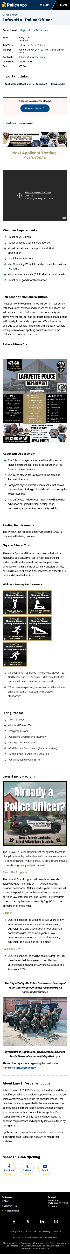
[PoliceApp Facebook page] (14, 1222)
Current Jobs (33, 108)
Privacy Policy (15, 1231)
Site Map (57, 1231)
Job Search (11, 14)
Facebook (9, 1170)
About (6, 1201)
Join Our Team (10, 1206)
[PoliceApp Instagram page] (56, 1222)
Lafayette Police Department (34, 30)
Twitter (27, 1170)
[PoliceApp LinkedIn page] (42, 1222)
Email (45, 1170)
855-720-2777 (54, 1206)
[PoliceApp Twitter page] (28, 1222)
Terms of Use (30, 1231)
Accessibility (44, 1231)
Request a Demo (11, 1211)
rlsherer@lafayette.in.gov (32, 57)
